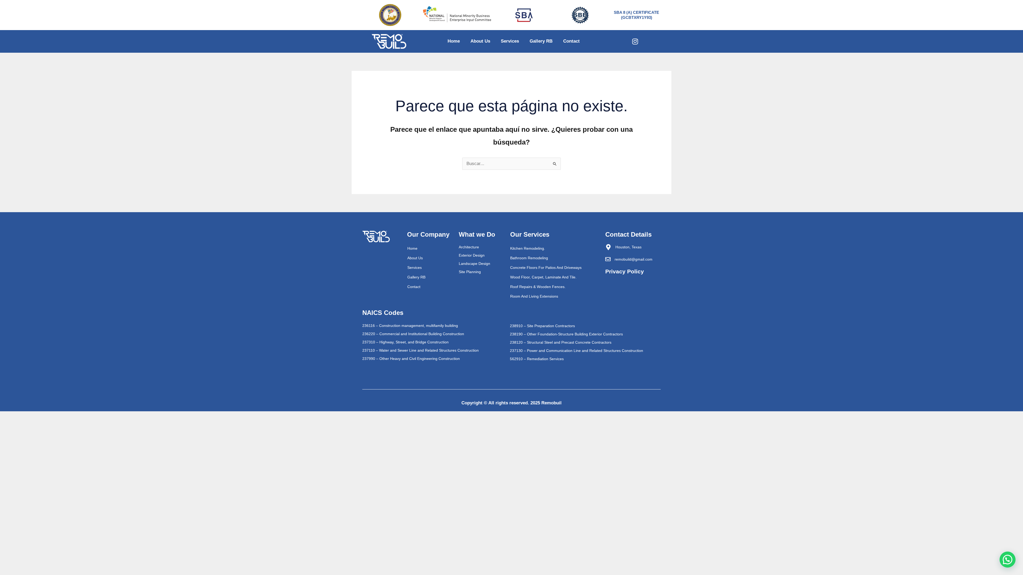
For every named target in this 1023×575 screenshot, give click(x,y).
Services (510, 41)
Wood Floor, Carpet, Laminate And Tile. (543, 277)
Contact (571, 41)
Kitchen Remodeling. (527, 248)
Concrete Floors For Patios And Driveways (546, 267)
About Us (480, 41)
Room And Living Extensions (534, 296)
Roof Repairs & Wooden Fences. (538, 287)
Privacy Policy (624, 271)
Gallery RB (541, 41)
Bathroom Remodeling (529, 258)
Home (454, 41)
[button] (1008, 560)
